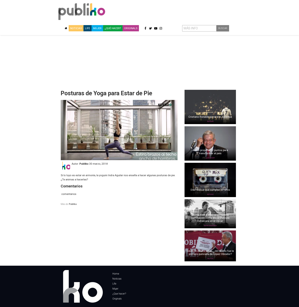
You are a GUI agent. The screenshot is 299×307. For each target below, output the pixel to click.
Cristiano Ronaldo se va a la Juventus (210, 116)
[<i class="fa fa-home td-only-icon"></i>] (66, 28)
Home (115, 273)
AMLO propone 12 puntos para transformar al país (210, 152)
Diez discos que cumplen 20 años (210, 189)
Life (87, 28)
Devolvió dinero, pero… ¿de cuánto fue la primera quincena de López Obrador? (210, 252)
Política (210, 258)
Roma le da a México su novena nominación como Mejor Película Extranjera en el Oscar (210, 217)
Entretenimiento (210, 225)
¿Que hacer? (119, 293)
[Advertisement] (149, 61)
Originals (130, 28)
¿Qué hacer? (113, 28)
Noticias (76, 28)
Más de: (69, 204)
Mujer (97, 28)
